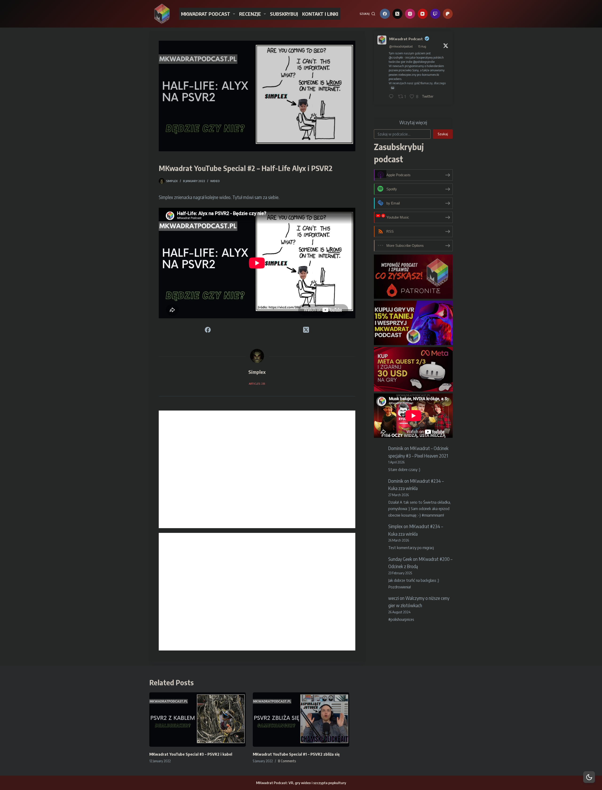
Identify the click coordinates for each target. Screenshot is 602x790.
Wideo (215, 181)
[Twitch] (435, 14)
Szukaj (443, 134)
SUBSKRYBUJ (284, 14)
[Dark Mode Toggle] (589, 777)
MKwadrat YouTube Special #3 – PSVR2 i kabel (190, 754)
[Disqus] (257, 469)
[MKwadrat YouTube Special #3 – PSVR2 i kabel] (197, 719)
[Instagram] (410, 14)
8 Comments (287, 761)
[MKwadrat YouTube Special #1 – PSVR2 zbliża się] (301, 719)
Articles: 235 (257, 383)
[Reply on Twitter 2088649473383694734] (392, 97)
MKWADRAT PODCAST (205, 14)
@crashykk (396, 57)
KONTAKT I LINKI (320, 14)
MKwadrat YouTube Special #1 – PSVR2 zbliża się (296, 754)
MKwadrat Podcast (406, 39)
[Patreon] (448, 14)
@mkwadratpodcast (401, 46)
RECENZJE (250, 14)
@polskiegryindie (424, 62)
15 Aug (422, 46)
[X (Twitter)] (397, 14)
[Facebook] (385, 14)
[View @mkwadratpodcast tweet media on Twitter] (392, 88)
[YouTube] (423, 14)
